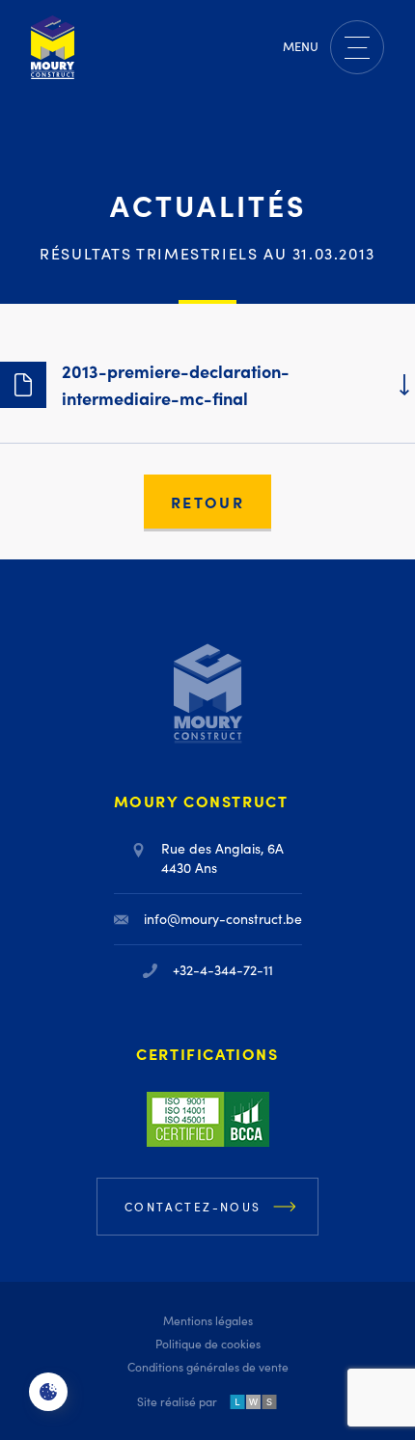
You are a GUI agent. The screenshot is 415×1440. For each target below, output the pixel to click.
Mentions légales (208, 1320)
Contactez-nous (193, 1206)
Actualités (208, 204)
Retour (207, 501)
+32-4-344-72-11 (223, 970)
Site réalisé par (177, 1401)
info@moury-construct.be (223, 919)
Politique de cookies (208, 1343)
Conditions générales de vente (208, 1366)
